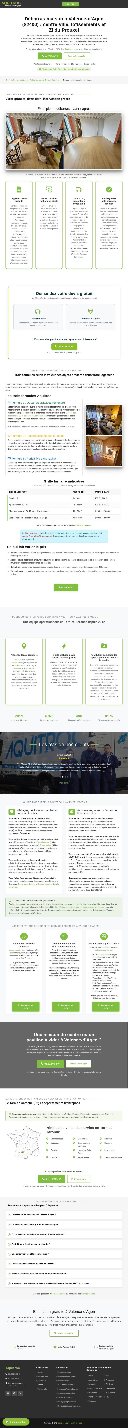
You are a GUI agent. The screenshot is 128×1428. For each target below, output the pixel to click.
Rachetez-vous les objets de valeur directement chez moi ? (39, 1273)
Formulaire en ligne (78, 1064)
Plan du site (42, 1389)
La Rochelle (110, 1388)
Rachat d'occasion (65, 1397)
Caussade (17, 668)
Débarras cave (63, 1380)
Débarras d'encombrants (68, 1389)
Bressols (108, 1143)
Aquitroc (68, 49)
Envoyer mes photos (65, 1333)
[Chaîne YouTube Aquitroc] (8, 1393)
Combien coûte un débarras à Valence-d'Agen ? (34, 1215)
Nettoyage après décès (67, 1402)
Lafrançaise (109, 1150)
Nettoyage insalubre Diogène (69, 1406)
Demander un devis (27, 1006)
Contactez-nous (58, 1294)
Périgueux (92, 1401)
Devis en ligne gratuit (77, 56)
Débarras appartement (67, 1376)
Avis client (42, 1380)
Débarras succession (66, 1393)
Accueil (40, 1372)
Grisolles (54, 1150)
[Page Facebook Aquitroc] (14, 1393)
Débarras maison (64, 1372)
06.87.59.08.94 (70, 4)
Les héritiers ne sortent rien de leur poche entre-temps (79, 907)
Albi (107, 1376)
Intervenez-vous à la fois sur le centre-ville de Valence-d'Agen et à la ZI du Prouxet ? (51, 1283)
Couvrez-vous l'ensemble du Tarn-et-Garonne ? (34, 1264)
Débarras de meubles (66, 1385)
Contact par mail (14, 1379)
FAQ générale (89, 1294)
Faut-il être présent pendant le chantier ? (31, 1244)
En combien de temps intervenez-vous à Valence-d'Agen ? (39, 1234)
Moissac (108, 1139)
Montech (55, 1157)
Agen (90, 1375)
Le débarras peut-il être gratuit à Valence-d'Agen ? (35, 1224)
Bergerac (92, 1384)
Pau (107, 1397)
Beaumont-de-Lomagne (84, 1144)
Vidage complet (15, 950)
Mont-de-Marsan (95, 1397)
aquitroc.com (64, 1423)
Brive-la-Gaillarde (95, 1388)
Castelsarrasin (17, 663)
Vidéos (40, 1385)
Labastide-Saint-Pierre (85, 1151)
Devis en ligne (80, 1179)
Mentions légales (77, 1423)
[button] (60, 777)
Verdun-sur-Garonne (113, 1157)
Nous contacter (65, 587)
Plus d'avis (64, 783)
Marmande (92, 1393)
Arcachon (110, 1380)
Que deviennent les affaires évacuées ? (30, 1254)
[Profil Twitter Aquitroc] (20, 1393)
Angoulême (93, 1380)
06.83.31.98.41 (14, 1374)
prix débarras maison (82, 525)
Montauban (30, 668)
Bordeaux (110, 1384)
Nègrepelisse (83, 1157)
